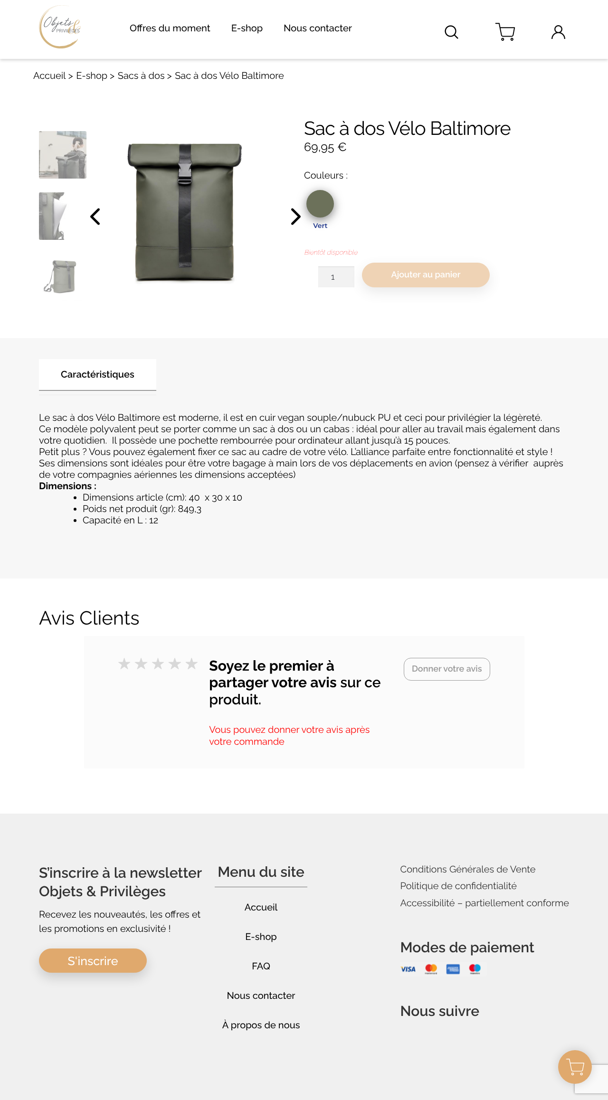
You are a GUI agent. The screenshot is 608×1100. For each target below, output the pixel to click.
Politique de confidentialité (458, 886)
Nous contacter (318, 28)
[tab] (97, 377)
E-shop (247, 28)
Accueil (49, 75)
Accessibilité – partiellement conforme (484, 903)
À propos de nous (261, 1025)
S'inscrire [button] (93, 961)
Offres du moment (170, 28)
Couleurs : (326, 175)
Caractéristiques (97, 374)
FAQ (261, 966)
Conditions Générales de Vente (467, 869)
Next (294, 216)
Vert (320, 225)
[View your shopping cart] (505, 32)
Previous (95, 216)
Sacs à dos (141, 75)
